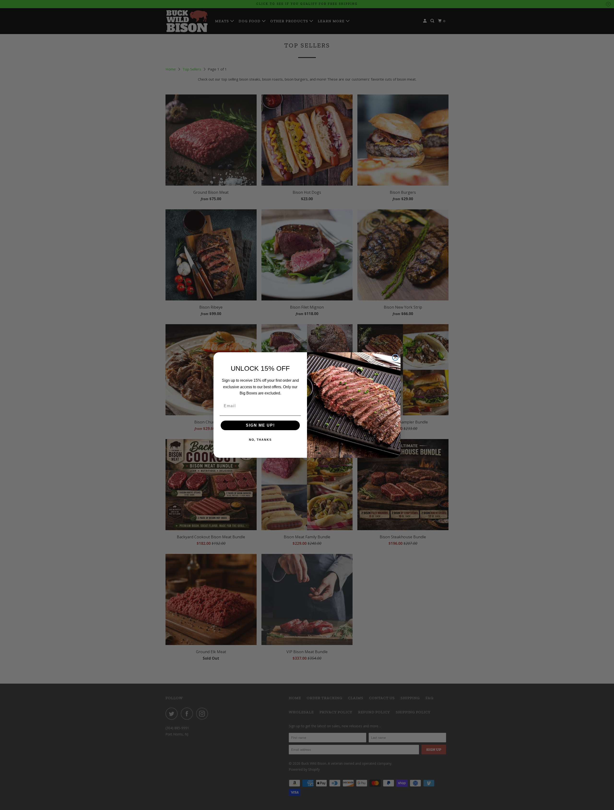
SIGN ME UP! (260, 425)
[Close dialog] (395, 357)
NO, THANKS (260, 439)
